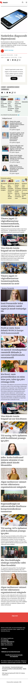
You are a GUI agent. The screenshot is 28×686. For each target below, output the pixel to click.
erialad (3, 87)
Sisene (14, 78)
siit (18, 115)
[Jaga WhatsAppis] (20, 60)
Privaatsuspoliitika (7, 668)
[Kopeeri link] (17, 60)
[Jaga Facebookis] (8, 60)
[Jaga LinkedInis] (13, 60)
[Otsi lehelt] (22, 2)
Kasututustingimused (17, 667)
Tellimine (4, 648)
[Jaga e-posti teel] (15, 60)
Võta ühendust (6, 667)
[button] (2, 97)
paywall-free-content (13, 87)
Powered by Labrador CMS (14, 682)
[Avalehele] (10, 2)
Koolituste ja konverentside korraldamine (14, 655)
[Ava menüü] (26, 2)
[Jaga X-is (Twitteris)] (10, 60)
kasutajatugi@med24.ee (7, 641)
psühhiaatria (5, 89)
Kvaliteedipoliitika (17, 668)
